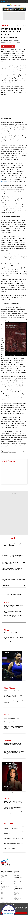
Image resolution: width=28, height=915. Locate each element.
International (16, 893)
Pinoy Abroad (3, 894)
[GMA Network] (3, 1)
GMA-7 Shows (3, 885)
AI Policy (2, 880)
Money (2, 892)
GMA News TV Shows (4, 886)
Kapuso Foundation (17, 898)
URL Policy (3, 879)
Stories (15, 886)
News (8, 1)
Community (16, 892)
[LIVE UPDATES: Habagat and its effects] (14, 9)
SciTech (2, 897)
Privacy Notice (3, 877)
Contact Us (3, 874)
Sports (2, 893)
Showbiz (2, 898)
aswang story (13, 71)
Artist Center (16, 891)
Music (15, 897)
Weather (2, 896)
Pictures (15, 896)
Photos (15, 874)
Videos (15, 872)
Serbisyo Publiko (4, 901)
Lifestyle (2, 899)
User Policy (3, 881)
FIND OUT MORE (20, 913)
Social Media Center (17, 881)
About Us (2, 872)
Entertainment (16, 889)
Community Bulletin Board (6, 902)
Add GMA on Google (8, 46)
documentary (5, 181)
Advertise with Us (4, 875)
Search (15, 885)
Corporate (16, 899)
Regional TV (16, 900)
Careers (2, 876)
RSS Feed (15, 878)
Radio (15, 894)
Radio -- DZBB (16, 875)
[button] (10, 682)
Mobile (15, 880)
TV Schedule (3, 887)
